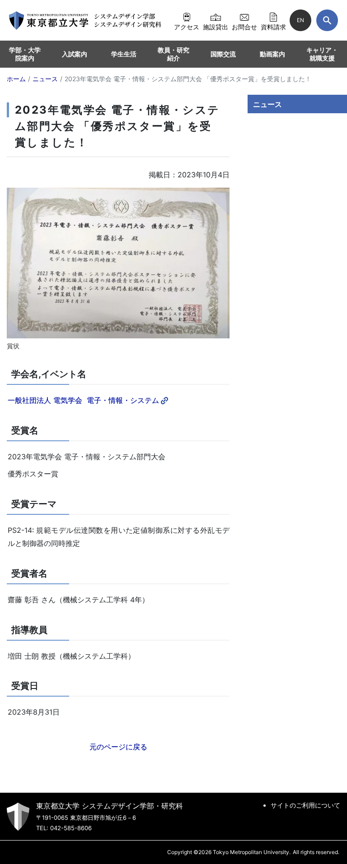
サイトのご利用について (305, 805)
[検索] (327, 20)
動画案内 (272, 54)
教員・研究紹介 (173, 54)
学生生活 (123, 54)
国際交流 (223, 54)
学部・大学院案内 (25, 54)
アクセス (186, 26)
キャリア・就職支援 (322, 54)
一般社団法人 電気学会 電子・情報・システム (83, 400)
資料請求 (273, 26)
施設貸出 (215, 26)
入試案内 (74, 54)
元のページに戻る (118, 746)
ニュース (267, 104)
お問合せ (244, 26)
